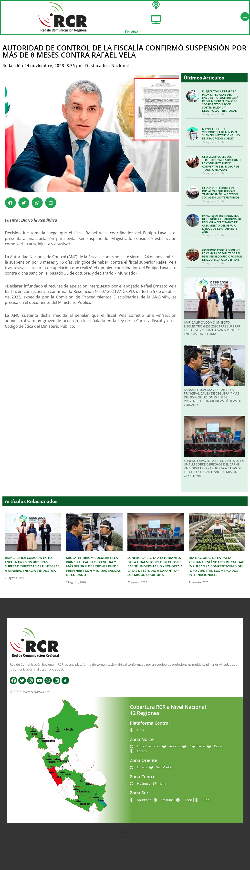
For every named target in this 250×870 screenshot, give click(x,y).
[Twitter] (22, 680)
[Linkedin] (56, 680)
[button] (10, 202)
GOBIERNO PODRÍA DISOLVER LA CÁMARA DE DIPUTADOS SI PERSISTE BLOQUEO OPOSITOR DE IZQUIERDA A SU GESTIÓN (222, 255)
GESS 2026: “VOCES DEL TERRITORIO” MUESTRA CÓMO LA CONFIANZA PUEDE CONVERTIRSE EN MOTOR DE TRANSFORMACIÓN (221, 163)
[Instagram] (30, 680)
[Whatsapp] (48, 680)
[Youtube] (39, 680)
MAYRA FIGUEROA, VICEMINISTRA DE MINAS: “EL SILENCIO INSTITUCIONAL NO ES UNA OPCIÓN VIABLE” (221, 133)
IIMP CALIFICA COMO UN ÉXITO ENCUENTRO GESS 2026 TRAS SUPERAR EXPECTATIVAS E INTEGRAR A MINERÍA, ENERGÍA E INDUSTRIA (212, 328)
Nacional (120, 65)
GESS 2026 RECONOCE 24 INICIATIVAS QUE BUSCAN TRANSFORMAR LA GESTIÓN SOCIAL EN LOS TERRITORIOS (220, 192)
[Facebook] (13, 680)
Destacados (97, 65)
